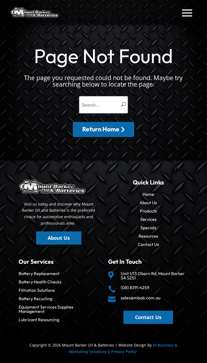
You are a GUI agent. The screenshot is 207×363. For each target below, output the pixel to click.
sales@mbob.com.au (140, 297)
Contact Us (148, 244)
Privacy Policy (124, 351)
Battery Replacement (39, 273)
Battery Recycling (35, 298)
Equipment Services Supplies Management (46, 309)
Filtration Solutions (37, 290)
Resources (148, 236)
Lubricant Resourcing (39, 319)
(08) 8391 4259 (135, 287)
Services (148, 219)
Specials (148, 227)
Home (148, 194)
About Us (148, 202)
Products (148, 211)
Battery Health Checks (40, 282)
